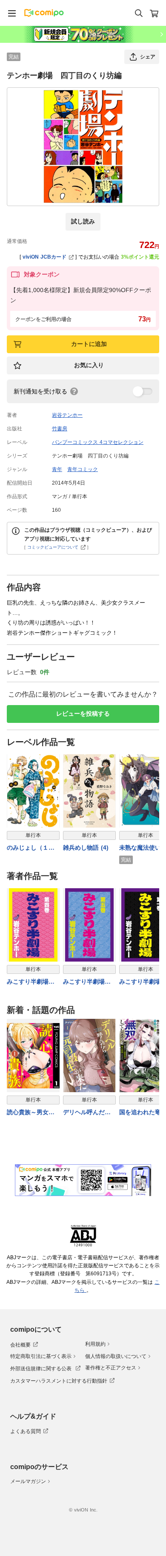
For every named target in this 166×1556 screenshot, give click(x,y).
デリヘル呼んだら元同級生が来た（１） (87, 1113)
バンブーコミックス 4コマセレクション (97, 442)
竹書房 (59, 429)
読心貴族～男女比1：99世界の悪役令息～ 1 (33, 1113)
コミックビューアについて (52, 547)
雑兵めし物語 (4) (86, 847)
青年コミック (82, 469)
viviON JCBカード (44, 257)
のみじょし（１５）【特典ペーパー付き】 (30, 848)
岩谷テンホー (67, 415)
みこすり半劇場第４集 (30, 982)
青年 (57, 469)
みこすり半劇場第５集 (87, 982)
